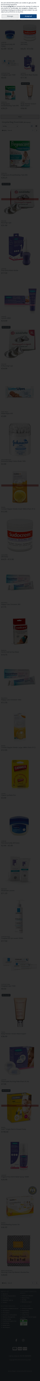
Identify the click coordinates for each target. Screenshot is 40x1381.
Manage (10, 16)
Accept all (28, 16)
